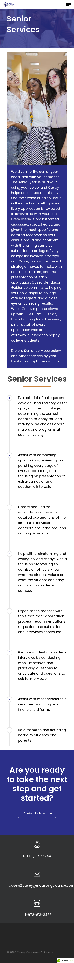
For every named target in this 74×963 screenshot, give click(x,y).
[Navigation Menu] (68, 4)
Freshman (19, 361)
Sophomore (40, 361)
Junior (56, 361)
